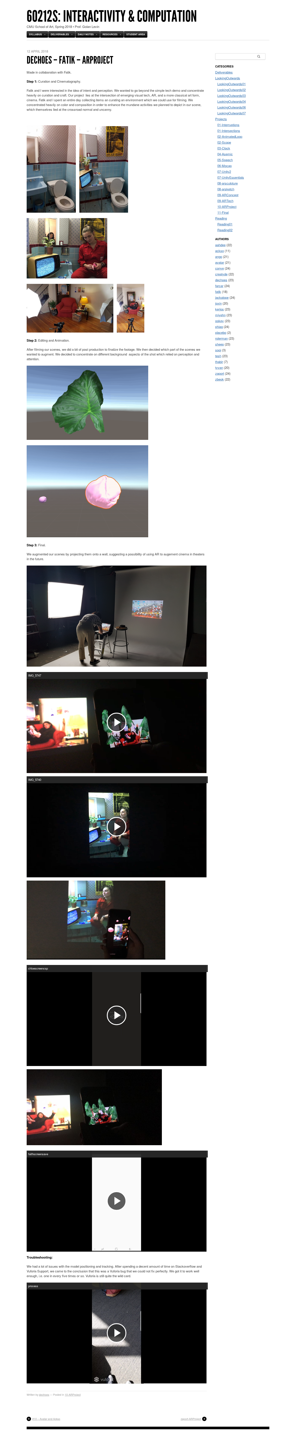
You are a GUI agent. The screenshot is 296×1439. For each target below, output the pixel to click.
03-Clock (223, 148)
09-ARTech (225, 200)
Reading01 (225, 224)
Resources (109, 34)
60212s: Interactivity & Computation (112, 16)
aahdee (220, 245)
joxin (218, 303)
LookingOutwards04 (231, 101)
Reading (221, 218)
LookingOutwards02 (231, 89)
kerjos (219, 309)
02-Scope (224, 142)
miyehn (220, 315)
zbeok (219, 379)
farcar (219, 285)
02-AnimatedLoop (229, 136)
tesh (218, 356)
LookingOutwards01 (231, 84)
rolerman (221, 338)
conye (219, 268)
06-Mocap (224, 165)
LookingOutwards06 (231, 107)
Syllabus (35, 34)
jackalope (222, 297)
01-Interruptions (228, 124)
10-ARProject (73, 1394)
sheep (219, 344)
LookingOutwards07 (231, 113)
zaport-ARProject (191, 1419)
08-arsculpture (227, 183)
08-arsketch (225, 189)
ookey (219, 320)
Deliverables (60, 34)
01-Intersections (228, 130)
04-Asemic (225, 154)
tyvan (219, 367)
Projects (221, 119)
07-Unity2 (224, 171)
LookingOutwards (227, 78)
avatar (219, 262)
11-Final (223, 212)
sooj (218, 350)
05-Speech (225, 160)
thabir (219, 361)
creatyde (221, 274)
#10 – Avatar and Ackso (46, 1419)
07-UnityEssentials (230, 177)
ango (218, 256)
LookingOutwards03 (231, 95)
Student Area (135, 34)
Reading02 (225, 230)
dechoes (44, 1394)
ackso (219, 250)
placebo (220, 332)
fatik (218, 291)
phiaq (219, 326)
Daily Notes (86, 34)
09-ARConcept (227, 195)
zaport (219, 373)
